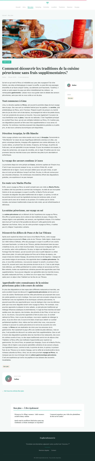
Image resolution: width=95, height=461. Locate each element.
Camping (38, 7)
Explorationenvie (47, 437)
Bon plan (30, 7)
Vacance (69, 7)
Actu (24, 7)
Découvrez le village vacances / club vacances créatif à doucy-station (29, 415)
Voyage (76, 7)
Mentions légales (44, 450)
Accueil (18, 7)
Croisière (46, 7)
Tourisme (62, 7)
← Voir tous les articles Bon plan (13, 391)
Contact (53, 450)
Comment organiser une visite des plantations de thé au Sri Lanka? (65, 415)
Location (54, 7)
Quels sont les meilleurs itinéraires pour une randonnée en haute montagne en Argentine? (29, 421)
